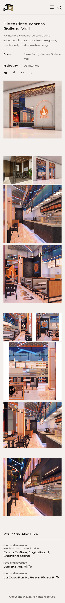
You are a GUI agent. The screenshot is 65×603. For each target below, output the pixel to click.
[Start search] (59, 8)
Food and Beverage (15, 545)
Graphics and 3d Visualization (21, 548)
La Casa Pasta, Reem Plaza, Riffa (31, 577)
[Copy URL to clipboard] (31, 73)
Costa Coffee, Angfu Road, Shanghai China (26, 554)
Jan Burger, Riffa (17, 566)
